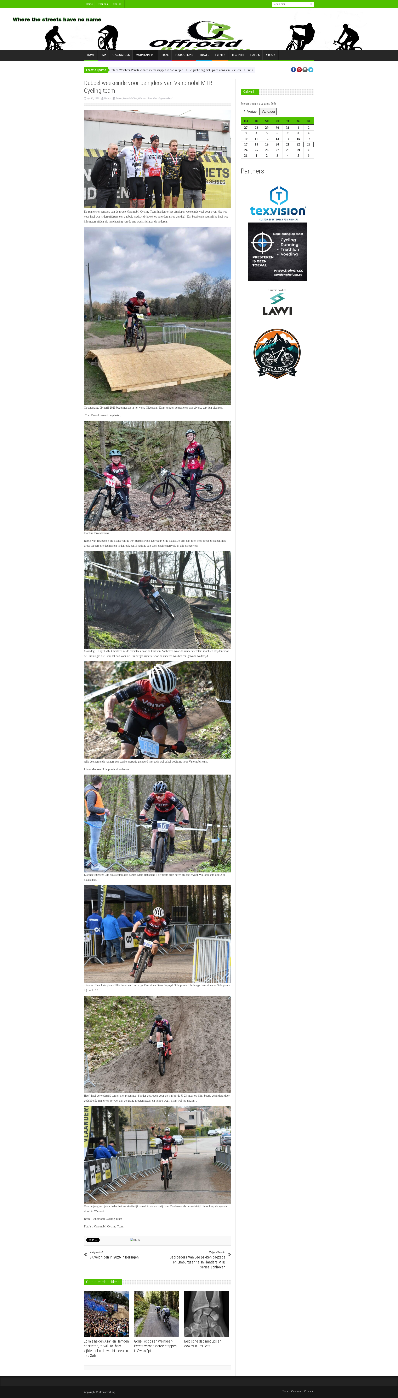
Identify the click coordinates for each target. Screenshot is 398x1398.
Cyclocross (121, 55)
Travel (204, 55)
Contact (118, 4)
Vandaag (268, 111)
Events (220, 55)
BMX (103, 55)
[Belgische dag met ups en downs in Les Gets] (207, 1314)
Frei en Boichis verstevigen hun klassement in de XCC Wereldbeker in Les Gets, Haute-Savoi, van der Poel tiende (241, 70)
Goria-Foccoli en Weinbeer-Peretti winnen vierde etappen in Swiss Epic (155, 1346)
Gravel (119, 98)
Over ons (103, 4)
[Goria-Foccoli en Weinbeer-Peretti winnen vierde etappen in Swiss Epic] (157, 1314)
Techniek (238, 55)
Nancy (107, 98)
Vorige (252, 111)
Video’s (270, 55)
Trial (165, 55)
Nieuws (142, 98)
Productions (184, 55)
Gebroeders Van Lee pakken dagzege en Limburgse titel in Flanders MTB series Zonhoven (197, 1260)
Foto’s (255, 55)
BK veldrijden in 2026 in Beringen (114, 1255)
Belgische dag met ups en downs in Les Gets (143, 70)
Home (89, 4)
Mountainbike (145, 55)
